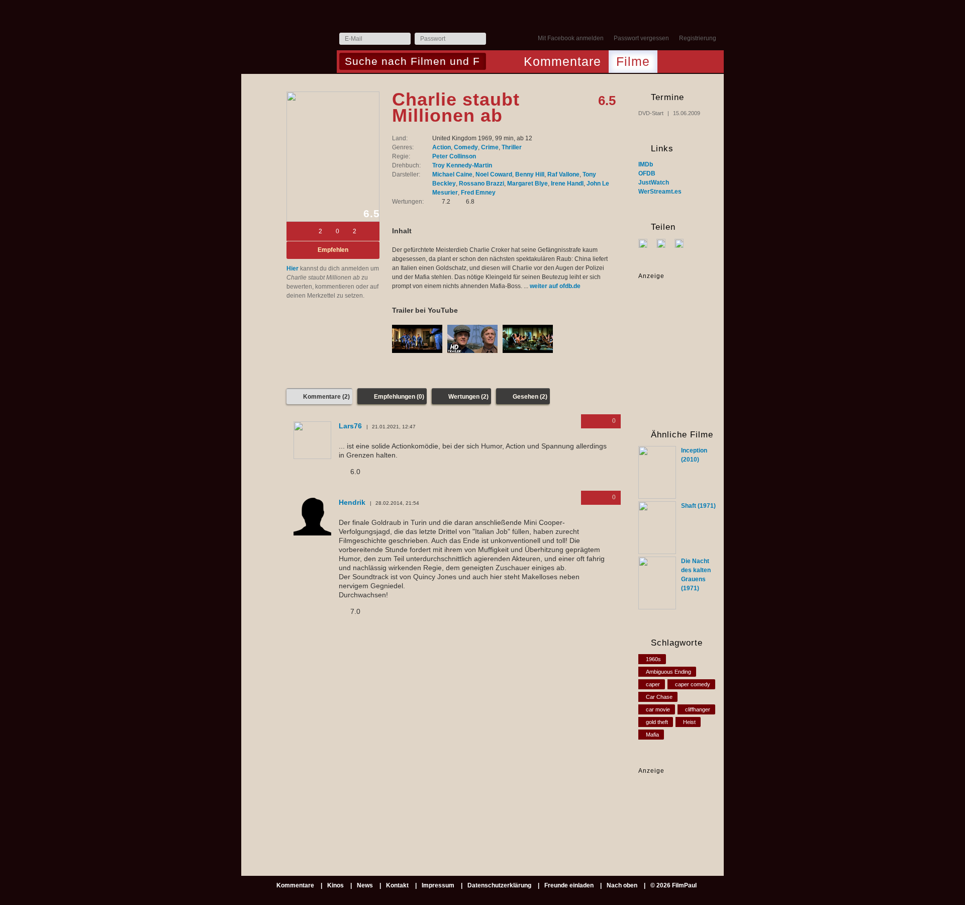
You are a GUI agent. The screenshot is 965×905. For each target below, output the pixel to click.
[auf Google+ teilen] (682, 242)
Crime (490, 147)
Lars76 (350, 426)
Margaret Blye (527, 183)
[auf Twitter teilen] (664, 242)
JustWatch (653, 182)
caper (653, 684)
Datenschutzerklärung (499, 885)
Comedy (466, 147)
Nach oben (622, 885)
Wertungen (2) (468, 396)
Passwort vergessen (641, 38)
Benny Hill (529, 174)
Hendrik (352, 502)
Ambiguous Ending (668, 672)
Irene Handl (567, 183)
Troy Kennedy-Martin (462, 165)
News (365, 885)
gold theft (657, 722)
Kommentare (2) (326, 396)
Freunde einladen (569, 885)
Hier (292, 268)
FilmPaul (288, 41)
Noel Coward (493, 174)
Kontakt (397, 885)
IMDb (645, 164)
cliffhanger (697, 709)
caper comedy (692, 684)
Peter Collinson (454, 156)
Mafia (652, 735)
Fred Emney (478, 192)
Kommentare (562, 61)
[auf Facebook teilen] (646, 242)
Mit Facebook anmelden (571, 38)
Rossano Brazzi (481, 183)
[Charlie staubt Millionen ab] (332, 157)
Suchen (496, 62)
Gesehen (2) (530, 396)
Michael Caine (452, 174)
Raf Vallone (563, 174)
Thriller (512, 147)
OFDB (646, 173)
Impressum (438, 885)
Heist (689, 722)
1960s (653, 659)
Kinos (335, 885)
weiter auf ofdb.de (555, 286)
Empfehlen (333, 249)
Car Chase (659, 697)
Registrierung (697, 38)
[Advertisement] (669, 806)
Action (441, 147)
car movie (658, 709)
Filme (633, 61)
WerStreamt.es (660, 191)
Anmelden (496, 39)
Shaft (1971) (698, 505)
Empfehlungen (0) (399, 396)
